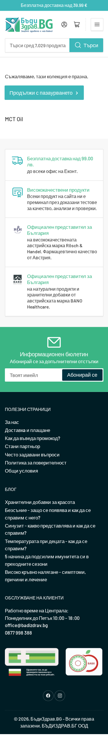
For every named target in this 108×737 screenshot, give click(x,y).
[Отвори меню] (97, 24)
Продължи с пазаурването (41, 92)
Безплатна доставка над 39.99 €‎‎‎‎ (54, 5)
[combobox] (54, 45)
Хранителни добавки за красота (40, 502)
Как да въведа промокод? (32, 438)
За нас (12, 422)
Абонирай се (82, 375)
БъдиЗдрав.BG (46, 718)
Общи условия (21, 470)
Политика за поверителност (36, 462)
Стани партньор (22, 446)
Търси (91, 45)
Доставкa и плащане (27, 430)
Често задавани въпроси (32, 454)
